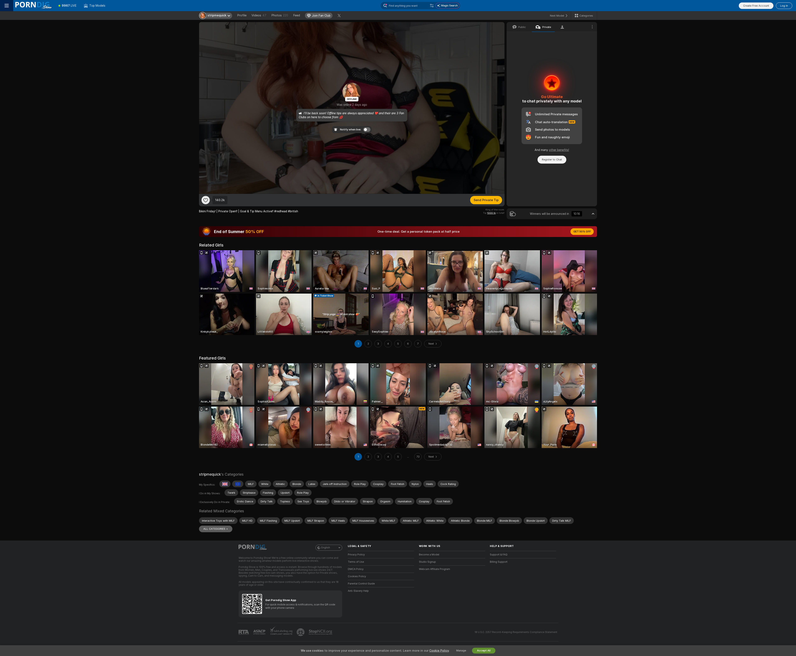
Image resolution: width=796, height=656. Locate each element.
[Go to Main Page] (34, 5)
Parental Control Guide (361, 583)
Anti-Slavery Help (358, 590)
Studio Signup (427, 561)
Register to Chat (552, 159)
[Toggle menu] (6, 5)
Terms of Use (356, 561)
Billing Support (498, 561)
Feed (296, 15)
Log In (784, 5)
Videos (258, 15)
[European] (237, 484)
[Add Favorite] (205, 200)
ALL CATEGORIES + (215, 528)
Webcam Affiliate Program (434, 569)
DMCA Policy (356, 569)
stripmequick (210, 474)
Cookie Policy (439, 650)
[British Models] (225, 484)
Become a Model (429, 554)
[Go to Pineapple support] (301, 632)
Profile (241, 15)
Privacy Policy (356, 554)
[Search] (432, 6)
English (325, 547)
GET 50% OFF (582, 231)
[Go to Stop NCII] (321, 632)
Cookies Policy (357, 576)
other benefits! (559, 150)
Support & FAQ (498, 554)
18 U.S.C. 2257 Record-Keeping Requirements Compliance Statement (515, 632)
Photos (279, 15)
